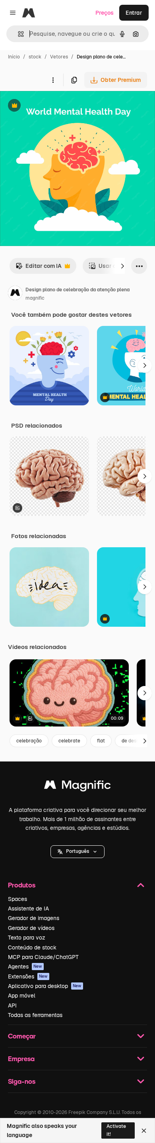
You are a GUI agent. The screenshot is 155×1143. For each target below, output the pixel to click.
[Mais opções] (53, 80)
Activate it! (116, 1130)
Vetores (59, 57)
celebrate (69, 741)
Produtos (21, 885)
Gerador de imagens (33, 918)
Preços (104, 12)
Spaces (17, 899)
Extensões (28, 976)
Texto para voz (26, 937)
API (12, 1005)
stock (35, 57)
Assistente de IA (28, 908)
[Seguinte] (122, 266)
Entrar (134, 12)
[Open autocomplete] (18, 34)
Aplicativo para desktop (44, 986)
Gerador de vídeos (31, 928)
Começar (22, 1036)
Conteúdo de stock (32, 947)
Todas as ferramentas (35, 1015)
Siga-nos (21, 1081)
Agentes (25, 966)
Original (51, 106)
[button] (77, 851)
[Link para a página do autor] (15, 294)
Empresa (21, 1058)
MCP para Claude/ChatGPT (43, 957)
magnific (35, 298)
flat (101, 741)
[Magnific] (77, 787)
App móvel (21, 995)
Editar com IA (38, 268)
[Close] (144, 1130)
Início (14, 57)
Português (77, 851)
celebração (29, 741)
